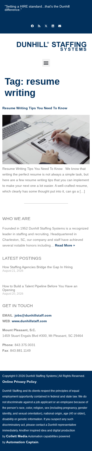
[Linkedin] (53, 26)
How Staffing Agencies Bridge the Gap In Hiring (37, 267)
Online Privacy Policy (19, 382)
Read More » (65, 245)
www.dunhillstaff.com (29, 321)
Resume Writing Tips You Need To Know (34, 108)
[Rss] (39, 26)
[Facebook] (32, 26)
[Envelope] (60, 26)
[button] (46, 63)
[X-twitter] (46, 26)
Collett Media (16, 436)
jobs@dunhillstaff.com (33, 315)
